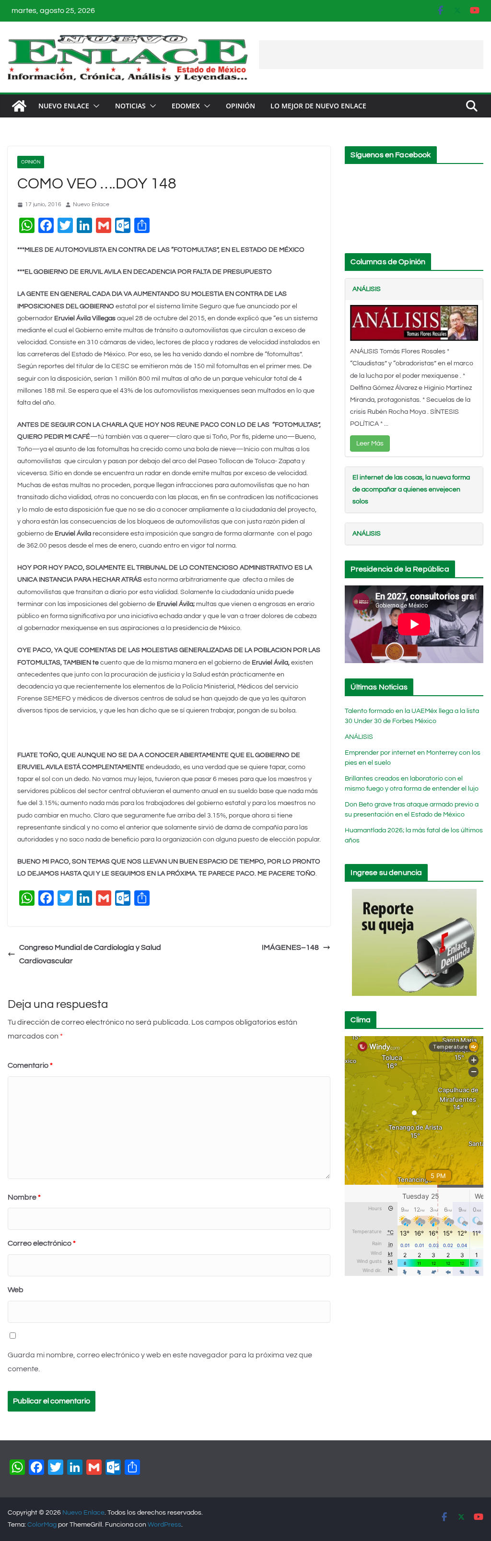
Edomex (186, 105)
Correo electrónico (42, 1243)
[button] (94, 106)
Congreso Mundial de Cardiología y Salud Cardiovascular (90, 954)
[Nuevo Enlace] (19, 105)
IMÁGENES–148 (290, 947)
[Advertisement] (371, 54)
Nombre (24, 1197)
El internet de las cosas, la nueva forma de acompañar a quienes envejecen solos (411, 489)
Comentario (30, 1065)
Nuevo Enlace (63, 105)
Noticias (130, 105)
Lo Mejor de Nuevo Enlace (318, 105)
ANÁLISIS (366, 289)
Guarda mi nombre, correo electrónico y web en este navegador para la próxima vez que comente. (160, 1362)
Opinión (240, 105)
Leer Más (370, 443)
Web (15, 1290)
